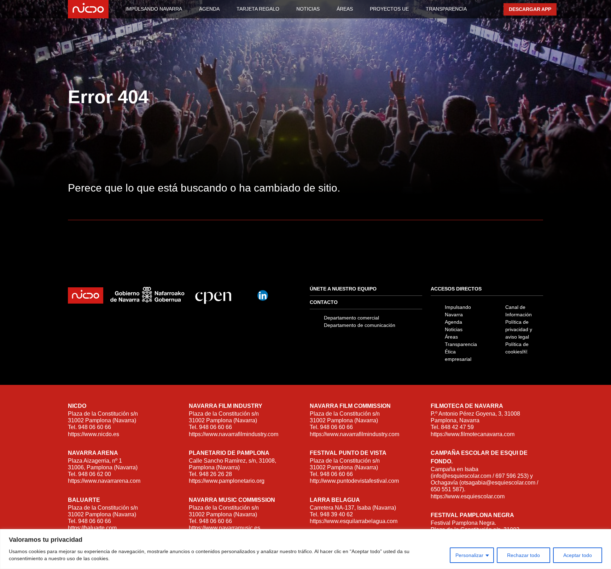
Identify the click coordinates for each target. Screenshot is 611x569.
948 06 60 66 (94, 427)
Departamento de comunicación (359, 325)
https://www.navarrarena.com (104, 481)
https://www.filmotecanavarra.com (472, 434)
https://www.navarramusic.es (224, 528)
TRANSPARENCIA (446, 9)
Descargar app (530, 9)
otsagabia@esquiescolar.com (498, 483)
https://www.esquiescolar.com (468, 496)
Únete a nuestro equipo (343, 289)
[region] (305, 549)
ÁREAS (345, 9)
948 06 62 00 (94, 474)
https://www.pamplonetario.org (226, 481)
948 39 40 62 (336, 514)
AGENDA (209, 9)
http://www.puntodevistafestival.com (354, 481)
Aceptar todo (577, 555)
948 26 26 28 (215, 474)
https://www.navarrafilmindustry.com (233, 434)
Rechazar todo (523, 555)
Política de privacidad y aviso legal (518, 329)
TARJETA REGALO (258, 9)
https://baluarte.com (92, 528)
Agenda (453, 322)
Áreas (451, 337)
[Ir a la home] (90, 9)
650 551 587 (446, 489)
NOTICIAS (308, 9)
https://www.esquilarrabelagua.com (353, 521)
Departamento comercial (351, 318)
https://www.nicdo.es (93, 434)
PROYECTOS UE (389, 9)
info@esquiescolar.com (461, 476)
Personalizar (469, 555)
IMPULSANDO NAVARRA (154, 9)
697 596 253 (511, 476)
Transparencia (461, 344)
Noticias (453, 329)
